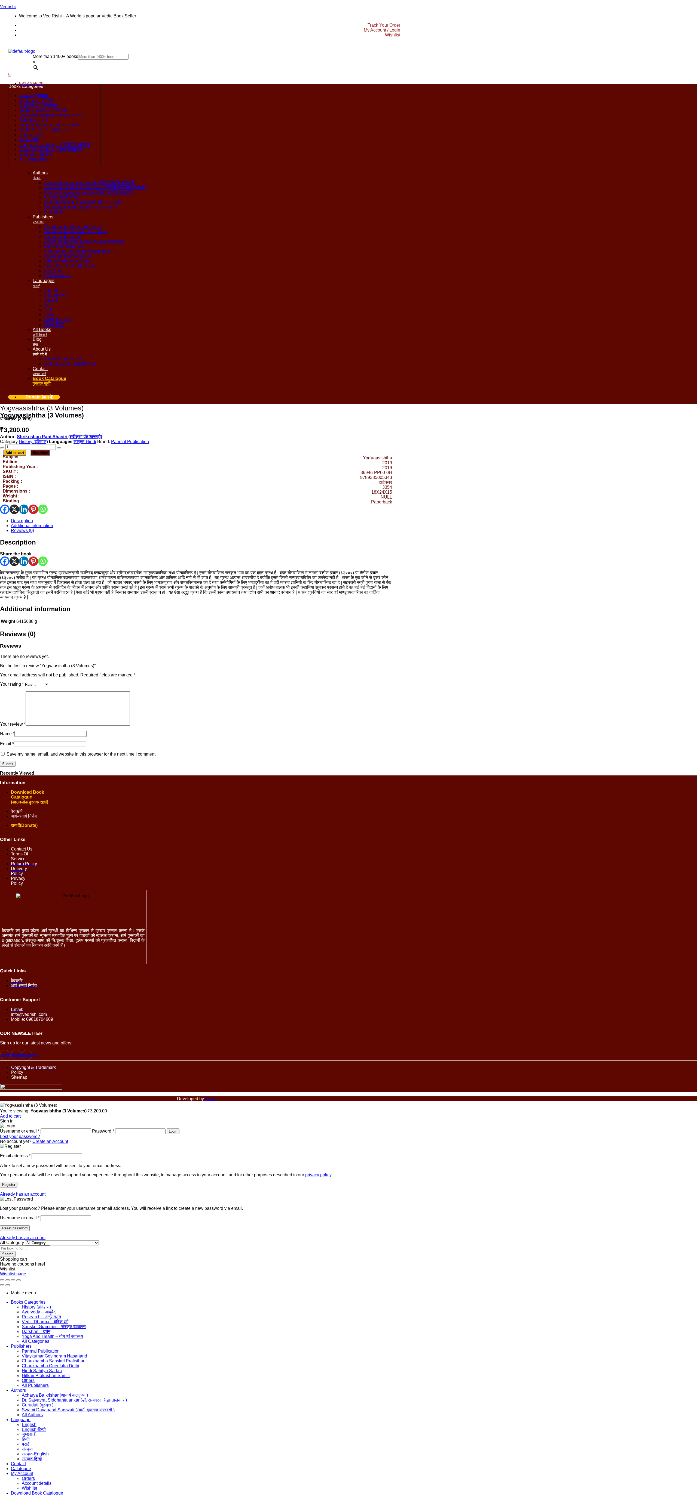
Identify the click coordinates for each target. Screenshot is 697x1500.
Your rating (12, 684)
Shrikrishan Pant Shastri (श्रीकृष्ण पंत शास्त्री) (59, 436)
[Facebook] (5, 509)
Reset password (14, 1228)
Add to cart (14, 453)
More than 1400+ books (55, 56)
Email (7, 743)
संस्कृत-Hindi (85, 441)
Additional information (32, 525)
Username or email (19, 1218)
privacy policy (318, 1175)
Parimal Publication (130, 441)
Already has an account (22, 1194)
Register (8, 1185)
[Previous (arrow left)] (2, 1285)
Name (7, 733)
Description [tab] (18, 542)
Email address (15, 1155)
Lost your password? (20, 1136)
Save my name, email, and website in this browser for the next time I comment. (82, 754)
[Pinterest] (33, 509)
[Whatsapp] (43, 509)
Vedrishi (8, 6)
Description (22, 520)
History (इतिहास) (33, 441)
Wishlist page (13, 1274)
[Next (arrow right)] (7, 1285)
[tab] (201, 520)
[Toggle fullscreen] (7, 1280)
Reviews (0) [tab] (18, 634)
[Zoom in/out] (2, 1280)
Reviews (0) (22, 530)
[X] (14, 509)
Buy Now (40, 453)
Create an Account (50, 1141)
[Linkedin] (24, 509)
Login (173, 1131)
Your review (13, 724)
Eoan (210, 1098)
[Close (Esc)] (18, 1280)
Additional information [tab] (35, 609)
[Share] (13, 1280)
